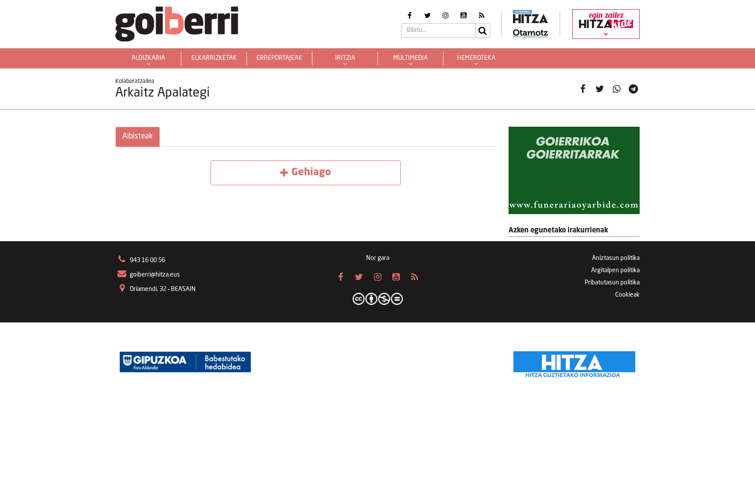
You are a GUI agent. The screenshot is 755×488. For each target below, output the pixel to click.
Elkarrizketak (214, 58)
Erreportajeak (279, 58)
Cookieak (627, 295)
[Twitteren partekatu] (599, 89)
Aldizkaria (148, 58)
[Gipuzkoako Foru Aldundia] (185, 362)
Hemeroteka (476, 58)
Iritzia (345, 58)
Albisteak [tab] (137, 136)
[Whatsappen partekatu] (616, 89)
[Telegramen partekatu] (633, 89)
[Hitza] (574, 362)
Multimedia (410, 58)
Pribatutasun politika (612, 283)
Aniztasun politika (616, 258)
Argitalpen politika (615, 270)
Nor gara (377, 258)
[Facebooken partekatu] (583, 89)
